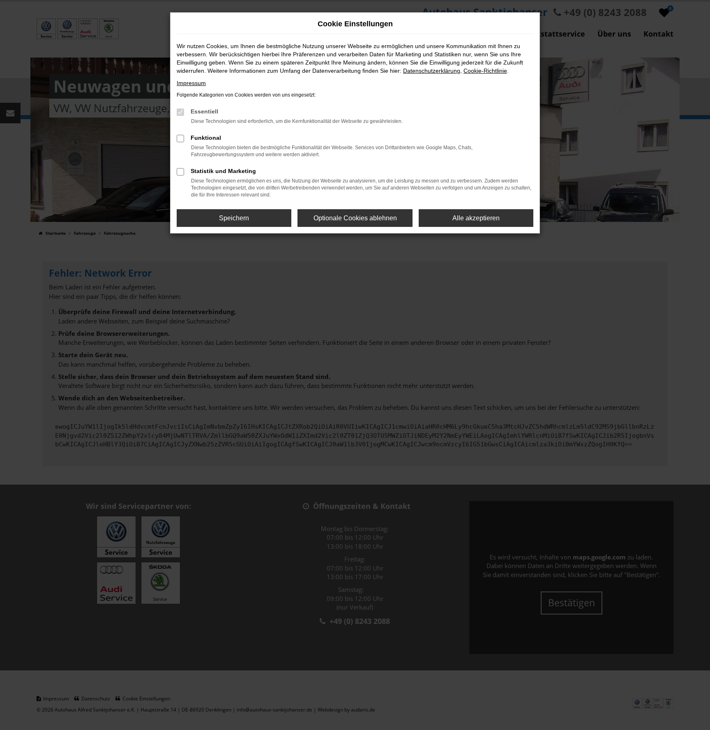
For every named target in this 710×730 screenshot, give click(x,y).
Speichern (234, 218)
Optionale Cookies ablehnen (355, 218)
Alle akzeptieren (476, 218)
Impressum (191, 83)
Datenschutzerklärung (431, 70)
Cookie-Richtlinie (485, 70)
